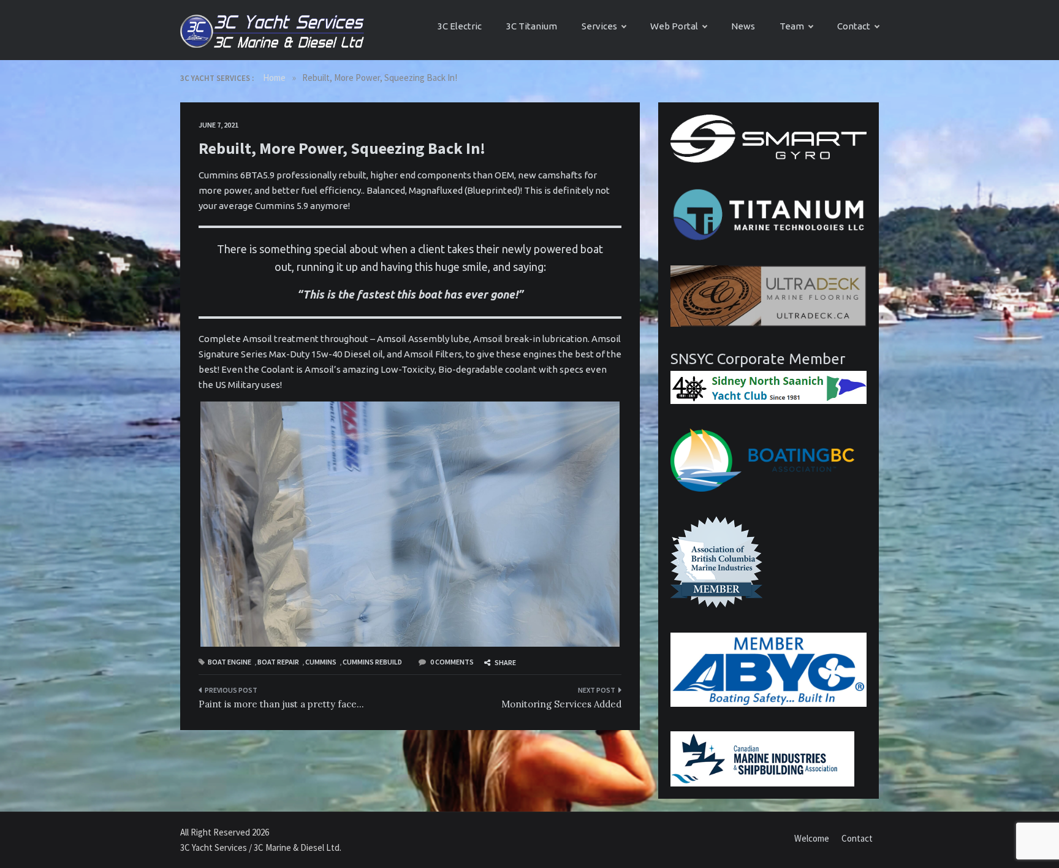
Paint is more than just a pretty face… (281, 704)
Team (792, 26)
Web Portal (674, 26)
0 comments (452, 661)
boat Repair (278, 661)
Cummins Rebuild (372, 661)
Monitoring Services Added (561, 704)
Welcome (811, 838)
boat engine (229, 661)
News (743, 26)
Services (599, 26)
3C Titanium (531, 26)
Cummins (320, 661)
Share (504, 662)
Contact (853, 26)
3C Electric (460, 26)
